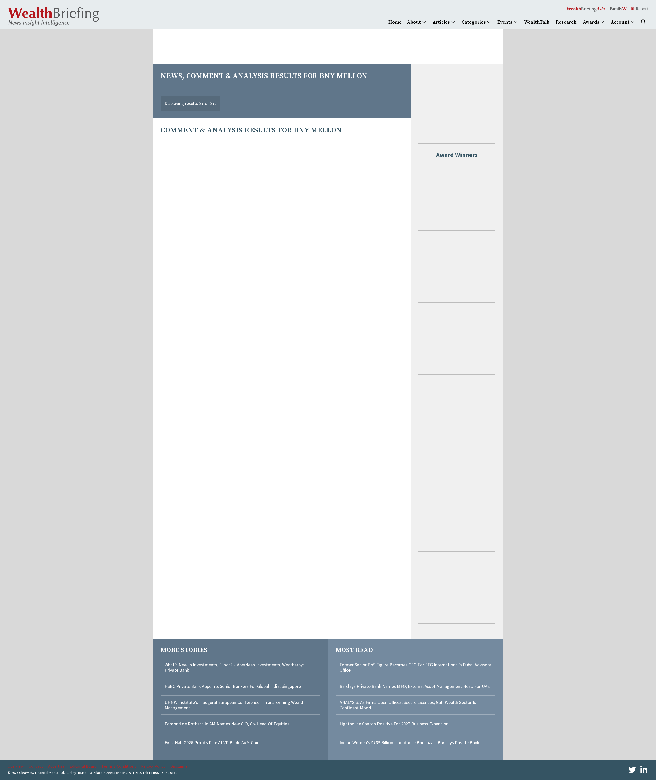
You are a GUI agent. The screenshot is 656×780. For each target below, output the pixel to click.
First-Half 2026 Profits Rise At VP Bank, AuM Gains (213, 742)
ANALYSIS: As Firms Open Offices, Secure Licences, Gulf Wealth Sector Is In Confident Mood (410, 705)
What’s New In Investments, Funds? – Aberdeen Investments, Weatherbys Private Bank (235, 667)
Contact (36, 766)
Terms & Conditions (118, 766)
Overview (16, 766)
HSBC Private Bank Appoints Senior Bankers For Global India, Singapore (233, 686)
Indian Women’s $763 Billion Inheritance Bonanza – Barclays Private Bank (409, 742)
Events (505, 22)
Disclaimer (179, 766)
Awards (591, 22)
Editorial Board (83, 766)
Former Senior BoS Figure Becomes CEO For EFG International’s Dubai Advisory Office (415, 667)
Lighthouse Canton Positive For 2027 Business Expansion (394, 724)
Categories (474, 22)
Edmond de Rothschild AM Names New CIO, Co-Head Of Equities (227, 724)
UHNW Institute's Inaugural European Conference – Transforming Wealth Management (234, 705)
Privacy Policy (153, 766)
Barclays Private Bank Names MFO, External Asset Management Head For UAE (415, 686)
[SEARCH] (643, 22)
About (414, 22)
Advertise (56, 766)
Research (566, 22)
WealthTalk (536, 22)
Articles (442, 22)
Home (395, 22)
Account (621, 22)
